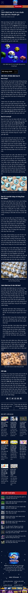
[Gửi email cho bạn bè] (15, 398)
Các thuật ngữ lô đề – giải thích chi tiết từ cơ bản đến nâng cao (4, 472)
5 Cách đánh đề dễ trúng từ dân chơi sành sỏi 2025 (4, 447)
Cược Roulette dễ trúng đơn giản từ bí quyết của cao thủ (16, 497)
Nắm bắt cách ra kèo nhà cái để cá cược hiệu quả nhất (7, 406)
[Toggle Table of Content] (14, 71)
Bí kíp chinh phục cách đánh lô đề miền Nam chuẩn (13, 472)
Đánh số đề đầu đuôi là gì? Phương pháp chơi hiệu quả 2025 (4, 425)
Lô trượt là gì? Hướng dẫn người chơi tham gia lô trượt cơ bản (23, 425)
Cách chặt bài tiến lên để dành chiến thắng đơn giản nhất (21, 406)
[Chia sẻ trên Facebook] (10, 398)
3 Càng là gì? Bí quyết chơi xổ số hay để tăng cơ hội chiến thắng (13, 448)
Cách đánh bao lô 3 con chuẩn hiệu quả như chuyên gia (16, 507)
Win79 (15, 26)
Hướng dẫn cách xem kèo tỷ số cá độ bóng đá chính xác (15, 541)
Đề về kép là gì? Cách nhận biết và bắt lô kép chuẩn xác (23, 447)
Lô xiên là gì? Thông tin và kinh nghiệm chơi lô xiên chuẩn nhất (13, 425)
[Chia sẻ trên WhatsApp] (7, 398)
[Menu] (2, 2)
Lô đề (2, 10)
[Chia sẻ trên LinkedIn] (20, 398)
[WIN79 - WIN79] (15, 2)
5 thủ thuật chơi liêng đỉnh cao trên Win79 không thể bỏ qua (16, 536)
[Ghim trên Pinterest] (18, 398)
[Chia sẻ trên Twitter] (12, 398)
